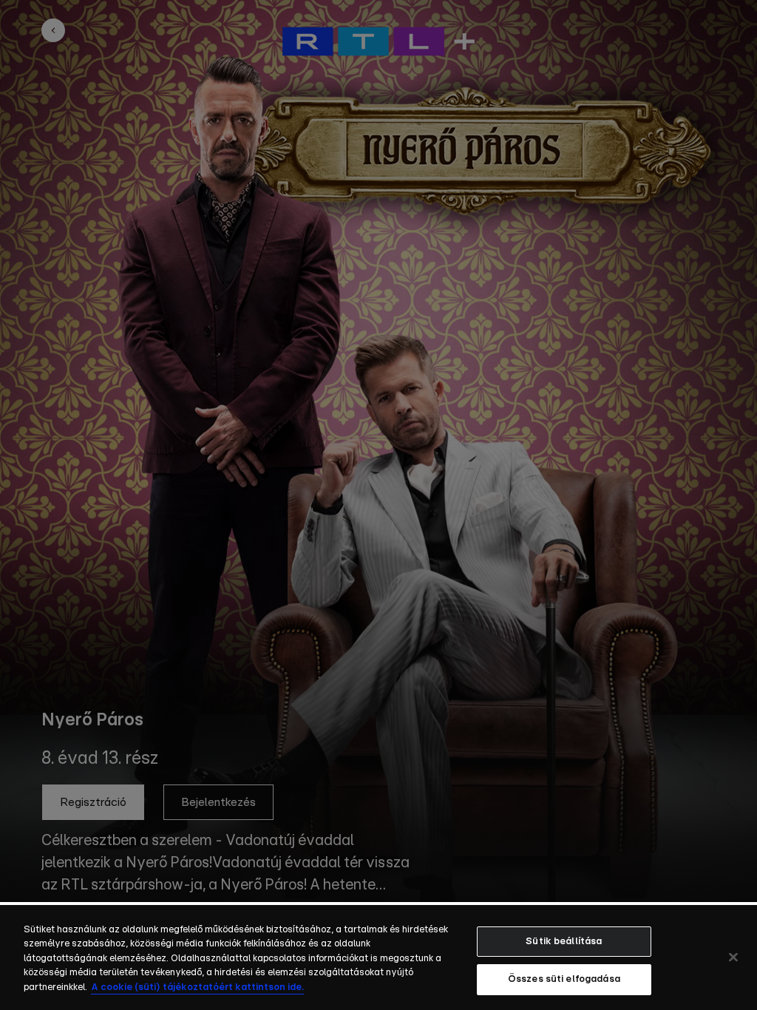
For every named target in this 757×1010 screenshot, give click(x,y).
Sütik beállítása (564, 941)
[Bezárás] (733, 956)
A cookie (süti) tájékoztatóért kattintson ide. (197, 987)
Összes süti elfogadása (564, 979)
